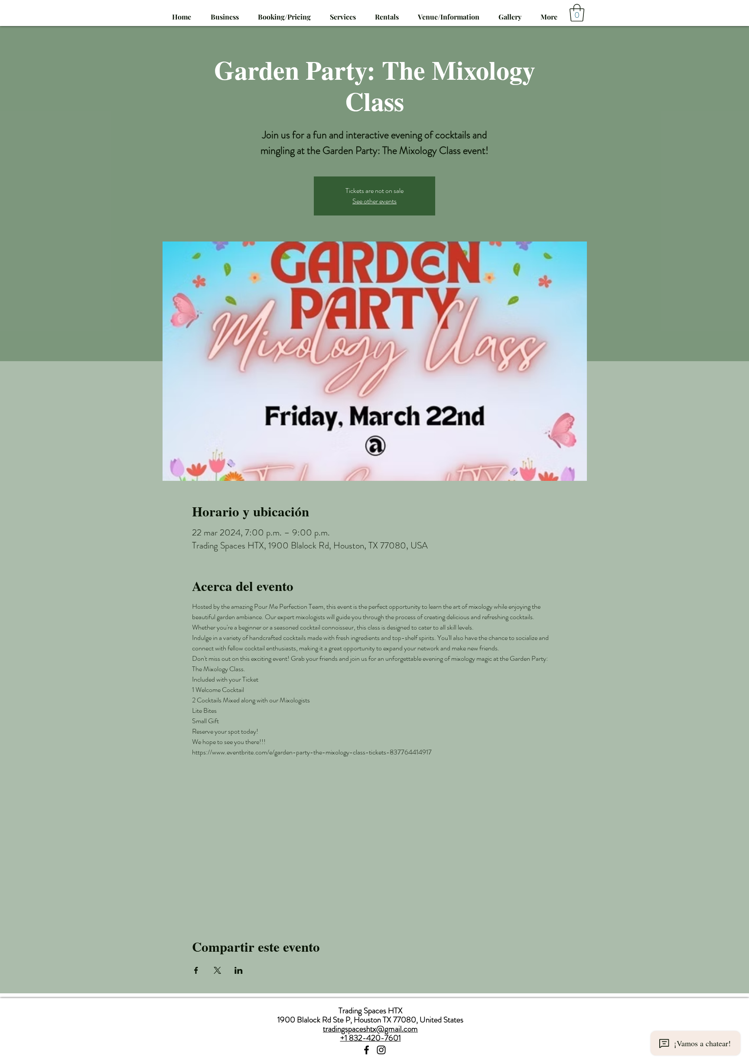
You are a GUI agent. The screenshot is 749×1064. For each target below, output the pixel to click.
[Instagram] (381, 1050)
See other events (374, 201)
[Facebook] (366, 1050)
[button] (342, 13)
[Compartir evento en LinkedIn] (238, 970)
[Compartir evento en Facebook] (196, 970)
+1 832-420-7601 (370, 1038)
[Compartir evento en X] (217, 970)
